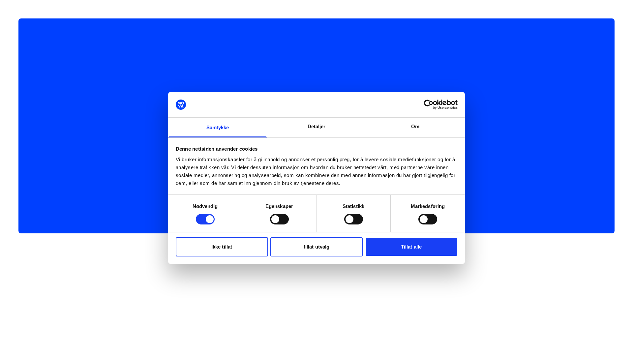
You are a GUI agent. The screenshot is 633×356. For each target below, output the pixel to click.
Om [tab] (415, 126)
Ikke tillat (221, 247)
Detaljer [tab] (317, 126)
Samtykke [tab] (217, 127)
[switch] (279, 219)
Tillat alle (411, 247)
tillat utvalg (316, 247)
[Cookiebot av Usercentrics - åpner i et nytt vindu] (429, 104)
